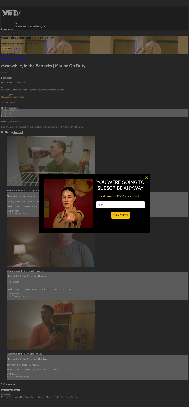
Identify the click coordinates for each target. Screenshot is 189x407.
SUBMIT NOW (120, 215)
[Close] (146, 177)
